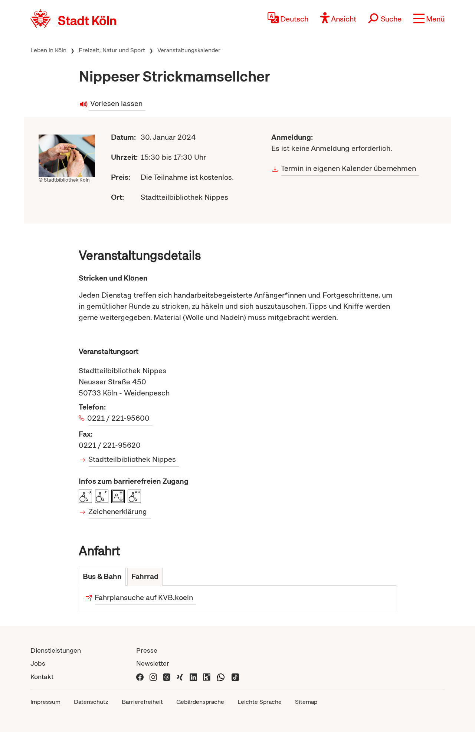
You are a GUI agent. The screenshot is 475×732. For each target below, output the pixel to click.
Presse (146, 650)
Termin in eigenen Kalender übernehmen (348, 168)
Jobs (37, 663)
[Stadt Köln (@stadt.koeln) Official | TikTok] (235, 676)
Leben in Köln (48, 50)
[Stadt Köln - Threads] (166, 676)
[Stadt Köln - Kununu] (206, 676)
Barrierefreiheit (142, 702)
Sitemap (306, 702)
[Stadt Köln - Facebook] (140, 676)
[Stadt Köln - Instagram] (153, 676)
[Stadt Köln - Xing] (180, 676)
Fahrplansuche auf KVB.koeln (144, 597)
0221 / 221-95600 (119, 418)
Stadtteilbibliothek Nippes (132, 459)
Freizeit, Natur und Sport (112, 50)
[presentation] (102, 577)
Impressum (45, 702)
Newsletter (152, 663)
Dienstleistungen (55, 650)
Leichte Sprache (260, 702)
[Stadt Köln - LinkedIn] (193, 676)
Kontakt (41, 676)
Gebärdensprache (200, 702)
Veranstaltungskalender (188, 50)
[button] (429, 18)
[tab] (102, 577)
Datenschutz (91, 702)
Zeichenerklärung (118, 511)
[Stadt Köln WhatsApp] (220, 676)
